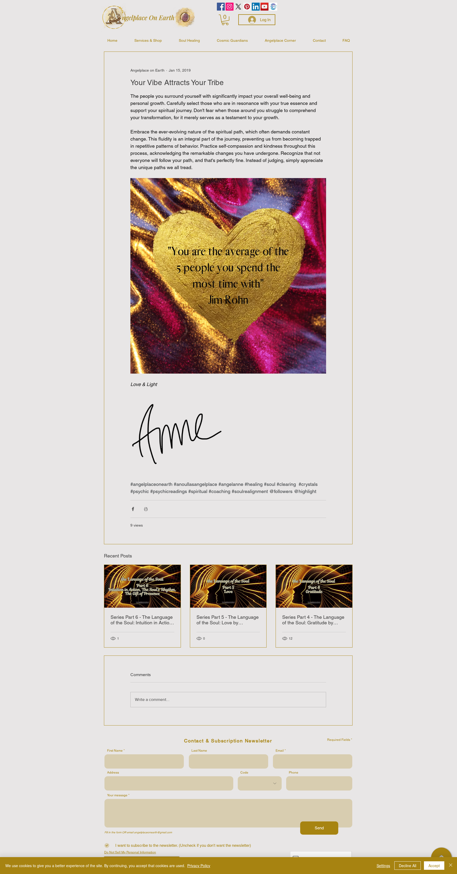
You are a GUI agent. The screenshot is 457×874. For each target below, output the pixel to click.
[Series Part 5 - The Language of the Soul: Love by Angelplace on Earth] (228, 586)
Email (280, 750)
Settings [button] (383, 865)
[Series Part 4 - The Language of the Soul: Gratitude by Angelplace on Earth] (314, 586)
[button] (225, 20)
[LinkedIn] (256, 7)
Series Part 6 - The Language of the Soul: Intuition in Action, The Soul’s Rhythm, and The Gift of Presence (142, 619)
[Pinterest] (247, 7)
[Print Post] (145, 509)
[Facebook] (221, 7)
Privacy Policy (198, 865)
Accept (434, 865)
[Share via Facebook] (132, 509)
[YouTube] (264, 7)
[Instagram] (230, 7)
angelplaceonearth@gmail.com (153, 832)
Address (113, 772)
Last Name (199, 750)
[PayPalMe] (273, 7)
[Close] (450, 865)
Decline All (407, 865)
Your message (117, 795)
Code (244, 772)
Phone (293, 772)
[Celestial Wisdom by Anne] (238, 7)
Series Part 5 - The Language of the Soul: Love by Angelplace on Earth (227, 619)
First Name (115, 750)
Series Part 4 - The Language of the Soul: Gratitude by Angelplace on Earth (313, 619)
